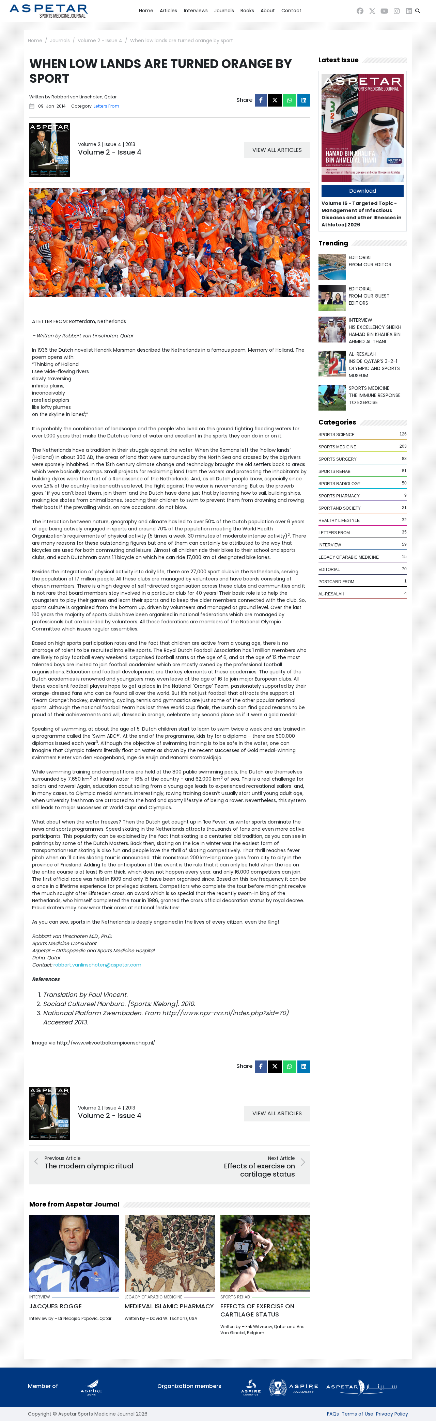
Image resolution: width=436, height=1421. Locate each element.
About (268, 10)
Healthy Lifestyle (339, 520)
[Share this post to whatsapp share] (289, 100)
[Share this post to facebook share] (261, 100)
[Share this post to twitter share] (275, 100)
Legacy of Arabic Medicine (348, 557)
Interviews (196, 10)
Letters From (334, 532)
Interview (329, 545)
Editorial (329, 569)
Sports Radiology (339, 483)
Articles (168, 10)
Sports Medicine (337, 447)
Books (247, 10)
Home (146, 10)
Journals (224, 10)
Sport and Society (339, 508)
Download (362, 191)
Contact (291, 10)
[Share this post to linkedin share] (303, 100)
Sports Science (336, 434)
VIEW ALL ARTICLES (277, 150)
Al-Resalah (331, 594)
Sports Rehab (334, 471)
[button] (417, 11)
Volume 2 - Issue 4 (100, 40)
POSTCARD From (336, 581)
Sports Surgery (337, 459)
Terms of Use (357, 1413)
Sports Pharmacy (339, 496)
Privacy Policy (392, 1413)
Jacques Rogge (55, 1306)
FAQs (333, 1413)
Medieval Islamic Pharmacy (169, 1306)
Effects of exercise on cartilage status (257, 1310)
